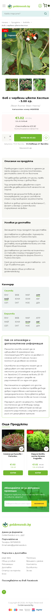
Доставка (6, 567)
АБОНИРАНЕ (39, 503)
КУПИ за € (28, 138)
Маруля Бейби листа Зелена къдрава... (38, 456)
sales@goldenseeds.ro (16, 545)
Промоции (31, 558)
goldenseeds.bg (25, 605)
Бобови (26, 22)
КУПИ (13, 473)
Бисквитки (31, 567)
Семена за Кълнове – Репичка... (13, 455)
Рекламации (7, 564)
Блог (4, 574)
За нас (29, 571)
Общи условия (8, 561)
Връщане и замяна (34, 561)
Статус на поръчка (11, 571)
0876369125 (15, 542)
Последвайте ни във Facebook (20, 580)
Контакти (31, 564)
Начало (5, 22)
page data (6, 558)
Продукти (15, 22)
